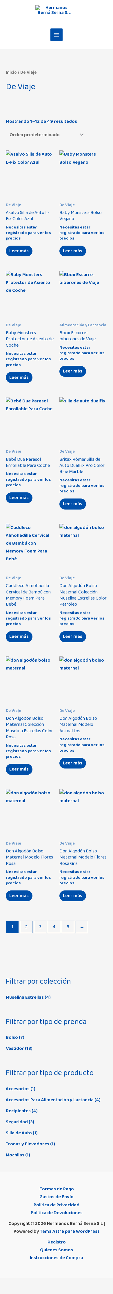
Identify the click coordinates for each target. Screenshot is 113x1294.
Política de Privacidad (56, 1205)
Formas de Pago (56, 1189)
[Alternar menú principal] (56, 34)
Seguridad (17, 1122)
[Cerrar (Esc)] (43, 1283)
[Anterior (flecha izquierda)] (6, 1291)
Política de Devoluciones (57, 1212)
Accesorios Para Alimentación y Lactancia (50, 1100)
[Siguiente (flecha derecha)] (18, 1291)
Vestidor (15, 1048)
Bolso (12, 1037)
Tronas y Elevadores (27, 1144)
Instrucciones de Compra (56, 1257)
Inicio (11, 72)
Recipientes (18, 1111)
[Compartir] (31, 1283)
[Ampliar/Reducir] (6, 1283)
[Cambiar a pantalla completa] (18, 1283)
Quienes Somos (56, 1250)
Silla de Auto (19, 1133)
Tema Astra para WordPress (70, 1231)
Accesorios (18, 1089)
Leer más (19, 251)
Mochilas (15, 1155)
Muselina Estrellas (25, 997)
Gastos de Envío (56, 1197)
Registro (57, 1242)
